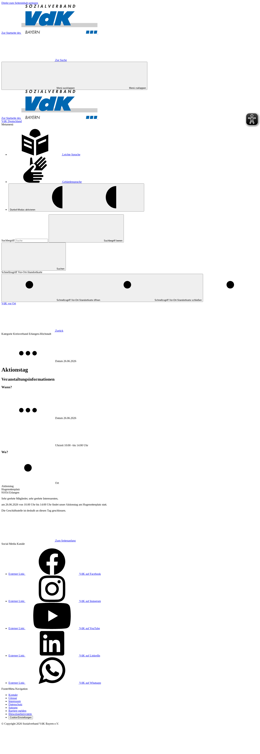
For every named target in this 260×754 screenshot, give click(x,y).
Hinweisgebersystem (20, 713)
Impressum (14, 701)
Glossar (12, 698)
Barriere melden (17, 710)
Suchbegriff (8, 240)
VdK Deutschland (11, 121)
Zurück (59, 330)
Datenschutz (15, 704)
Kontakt (13, 694)
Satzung (13, 707)
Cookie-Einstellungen (20, 717)
